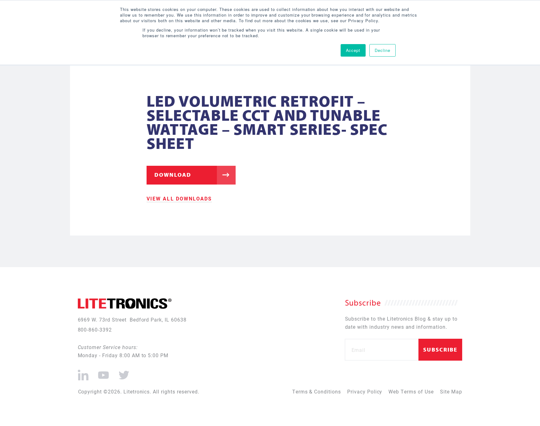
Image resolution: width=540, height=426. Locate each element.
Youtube (103, 372)
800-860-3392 (95, 329)
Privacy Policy (364, 391)
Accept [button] (353, 50)
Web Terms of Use (410, 391)
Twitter (123, 372)
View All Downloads (179, 198)
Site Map (451, 391)
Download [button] (172, 174)
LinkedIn (83, 372)
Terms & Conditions (316, 391)
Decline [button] (382, 50)
